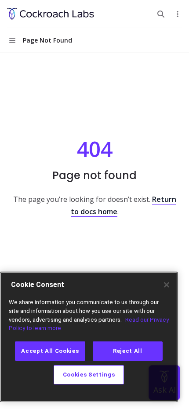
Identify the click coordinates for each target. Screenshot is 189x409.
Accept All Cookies (50, 351)
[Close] (166, 284)
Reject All (127, 351)
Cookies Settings (89, 374)
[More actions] (177, 14)
